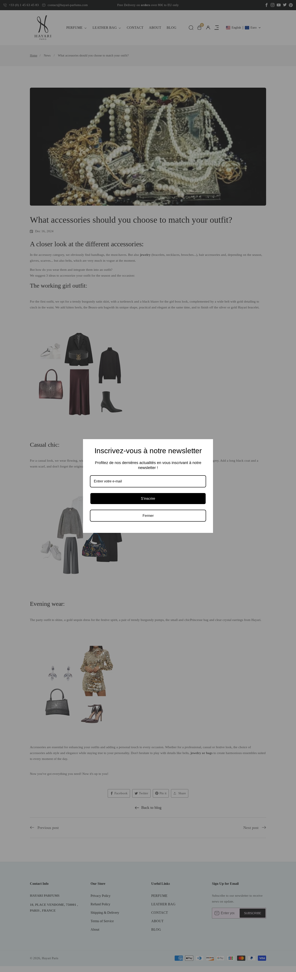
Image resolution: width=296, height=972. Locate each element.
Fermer (148, 515)
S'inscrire (148, 498)
